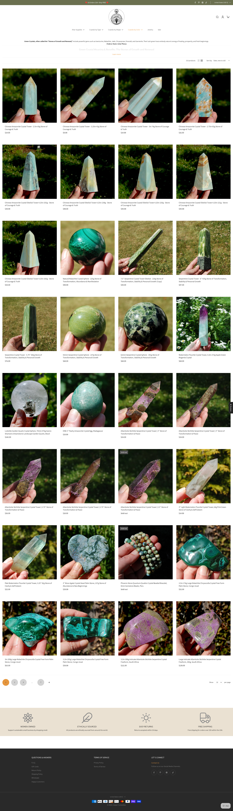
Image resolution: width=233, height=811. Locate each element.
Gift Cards (35, 766)
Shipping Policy (37, 774)
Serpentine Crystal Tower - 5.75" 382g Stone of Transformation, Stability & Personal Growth (23, 356)
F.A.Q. (33, 763)
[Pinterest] (199, 2)
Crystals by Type (95, 30)
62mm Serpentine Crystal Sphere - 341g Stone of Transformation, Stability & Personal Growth (140, 356)
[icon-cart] (228, 16)
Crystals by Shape (114, 30)
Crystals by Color (134, 30)
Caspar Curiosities (119, 805)
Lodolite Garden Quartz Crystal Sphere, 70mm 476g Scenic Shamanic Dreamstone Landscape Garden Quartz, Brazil (28, 432)
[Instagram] (202, 2)
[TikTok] (206, 2)
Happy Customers (38, 781)
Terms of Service (99, 766)
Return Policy (36, 770)
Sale (159, 30)
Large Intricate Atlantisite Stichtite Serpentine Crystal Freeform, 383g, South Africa (200, 660)
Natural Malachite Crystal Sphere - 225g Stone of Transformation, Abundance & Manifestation (82, 280)
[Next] (49, 682)
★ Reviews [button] (231, 407)
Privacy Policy (98, 763)
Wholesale (35, 778)
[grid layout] (201, 60)
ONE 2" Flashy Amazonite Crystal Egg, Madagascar (83, 431)
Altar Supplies (77, 30)
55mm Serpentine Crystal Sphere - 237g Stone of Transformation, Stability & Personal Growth (82, 356)
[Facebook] (195, 2)
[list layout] (198, 60)
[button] (48, 788)
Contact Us (155, 763)
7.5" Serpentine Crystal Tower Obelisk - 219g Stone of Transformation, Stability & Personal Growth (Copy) (142, 280)
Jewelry (150, 30)
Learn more (116, 54)
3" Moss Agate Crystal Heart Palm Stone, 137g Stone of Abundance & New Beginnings (84, 584)
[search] (217, 16)
